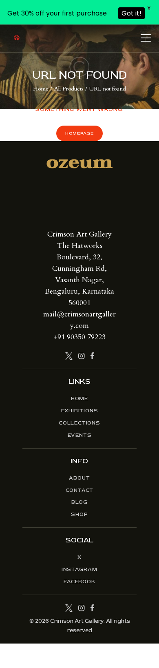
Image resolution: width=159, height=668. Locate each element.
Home (41, 89)
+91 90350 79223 (79, 337)
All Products (69, 89)
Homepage (79, 133)
